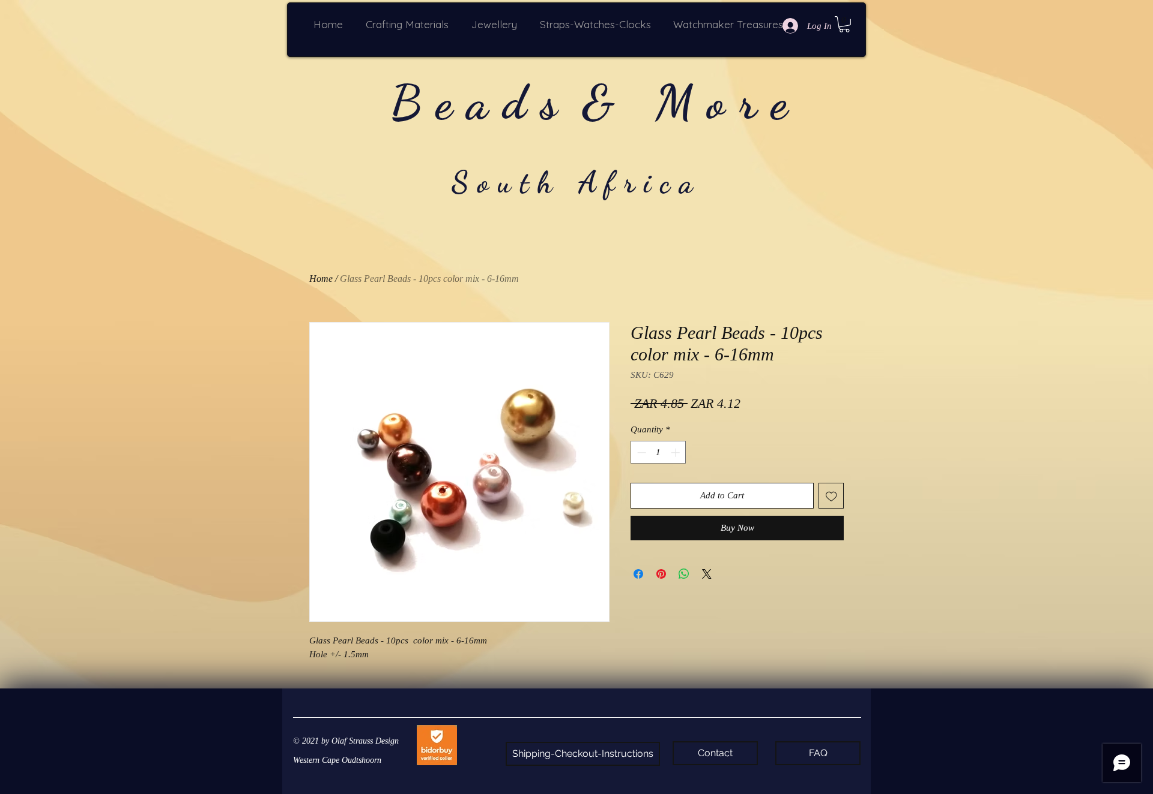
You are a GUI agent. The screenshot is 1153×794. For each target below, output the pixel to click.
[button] (409, 24)
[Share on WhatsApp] (684, 574)
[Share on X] (707, 574)
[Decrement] (640, 452)
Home (321, 278)
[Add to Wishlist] (831, 496)
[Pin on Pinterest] (661, 574)
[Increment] (676, 452)
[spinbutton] (658, 452)
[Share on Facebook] (638, 574)
